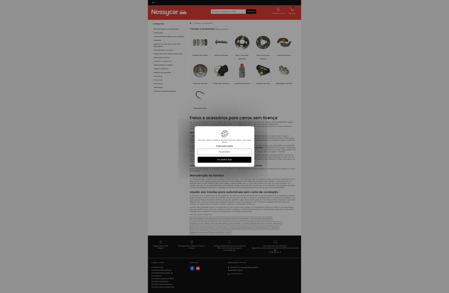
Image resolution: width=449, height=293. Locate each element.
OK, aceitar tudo (224, 159)
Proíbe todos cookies (224, 146)
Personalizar (224, 151)
